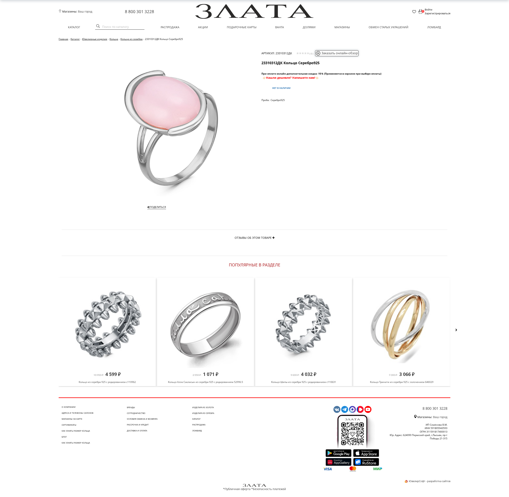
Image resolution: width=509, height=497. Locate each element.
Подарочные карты (241, 27)
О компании (69, 407)
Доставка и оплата (137, 430)
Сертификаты (69, 424)
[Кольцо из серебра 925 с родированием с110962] (107, 324)
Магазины (342, 27)
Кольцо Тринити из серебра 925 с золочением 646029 (401, 382)
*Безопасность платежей (268, 489)
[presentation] (456, 330)
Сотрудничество (136, 413)
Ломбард (434, 27)
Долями (309, 27)
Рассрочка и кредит (138, 424)
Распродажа (170, 27)
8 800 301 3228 (139, 11)
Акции (203, 27)
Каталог (74, 27)
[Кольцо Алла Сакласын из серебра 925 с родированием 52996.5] (205, 324)
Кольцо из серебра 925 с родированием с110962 (107, 382)
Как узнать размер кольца (76, 430)
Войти (428, 9)
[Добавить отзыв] (273, 238)
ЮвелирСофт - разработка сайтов (429, 481)
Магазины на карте (72, 418)
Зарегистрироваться (437, 13)
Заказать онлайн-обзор (340, 53)
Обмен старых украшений (388, 27)
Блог (64, 436)
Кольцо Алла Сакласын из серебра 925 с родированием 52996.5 (205, 382)
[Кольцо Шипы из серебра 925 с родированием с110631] (303, 324)
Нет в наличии (281, 88)
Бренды (131, 407)
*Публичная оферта (237, 489)
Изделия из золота (203, 407)
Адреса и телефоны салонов (77, 413)
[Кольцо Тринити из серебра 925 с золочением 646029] (401, 324)
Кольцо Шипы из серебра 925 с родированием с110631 (303, 382)
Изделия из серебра (203, 413)
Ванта (279, 27)
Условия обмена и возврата (142, 418)
